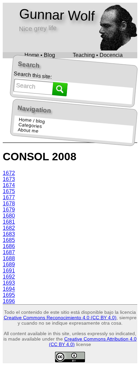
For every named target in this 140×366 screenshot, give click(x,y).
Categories (30, 125)
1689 (9, 264)
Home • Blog (39, 55)
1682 (9, 228)
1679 (9, 209)
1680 (9, 216)
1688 (9, 258)
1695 (9, 295)
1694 (9, 289)
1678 (9, 203)
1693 (9, 283)
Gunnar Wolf (56, 15)
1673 (9, 179)
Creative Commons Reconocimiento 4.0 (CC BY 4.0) (60, 317)
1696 (9, 301)
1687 (9, 252)
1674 (9, 185)
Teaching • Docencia (98, 55)
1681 (9, 222)
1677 (9, 197)
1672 (9, 173)
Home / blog (32, 120)
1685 (9, 240)
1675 (9, 191)
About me (28, 130)
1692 (9, 277)
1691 (9, 270)
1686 (9, 246)
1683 (9, 234)
